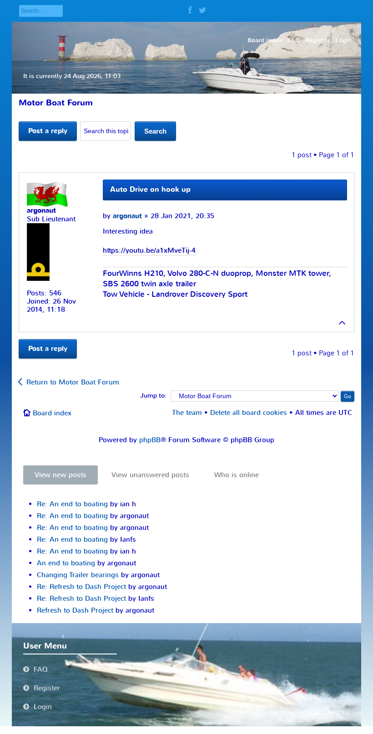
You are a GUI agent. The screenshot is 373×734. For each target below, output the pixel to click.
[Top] (342, 322)
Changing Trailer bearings (78, 574)
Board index (52, 413)
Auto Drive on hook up (150, 190)
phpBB (150, 439)
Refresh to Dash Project (75, 610)
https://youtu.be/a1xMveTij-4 (149, 250)
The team (187, 412)
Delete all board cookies (248, 412)
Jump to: (153, 396)
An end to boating (66, 563)
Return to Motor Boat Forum (72, 382)
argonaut (127, 216)
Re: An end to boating (72, 504)
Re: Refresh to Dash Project (81, 586)
